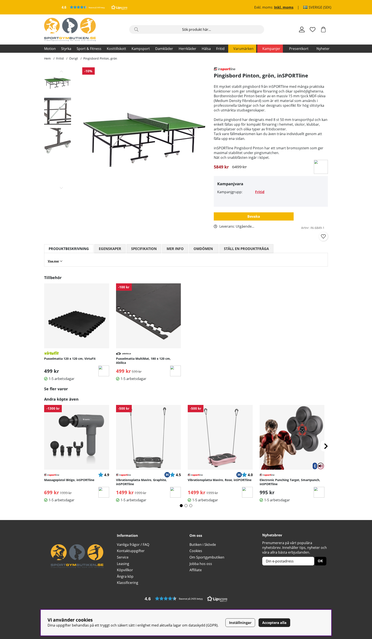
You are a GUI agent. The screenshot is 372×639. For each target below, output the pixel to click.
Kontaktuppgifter (131, 551)
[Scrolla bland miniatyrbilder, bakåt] (61, 71)
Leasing (123, 564)
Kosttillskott (116, 48)
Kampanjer (271, 48)
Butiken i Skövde (202, 544)
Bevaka (253, 216)
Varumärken (243, 48)
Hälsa (206, 48)
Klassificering (127, 582)
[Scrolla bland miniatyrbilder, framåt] (61, 188)
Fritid (220, 48)
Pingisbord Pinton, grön (100, 58)
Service (123, 557)
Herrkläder (187, 48)
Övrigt (73, 58)
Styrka (66, 48)
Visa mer (53, 261)
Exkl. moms (263, 7)
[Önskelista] (312, 29)
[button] (94, 7)
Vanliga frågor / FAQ (133, 544)
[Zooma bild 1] (144, 129)
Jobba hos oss (200, 564)
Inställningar (240, 622)
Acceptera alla (274, 622)
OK (320, 561)
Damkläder (164, 48)
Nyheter (323, 48)
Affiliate (195, 570)
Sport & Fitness (89, 48)
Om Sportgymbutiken (206, 557)
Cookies (195, 551)
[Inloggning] (301, 29)
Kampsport (141, 48)
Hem (47, 58)
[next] (326, 446)
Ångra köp (125, 576)
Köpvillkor (125, 570)
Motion (50, 48)
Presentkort (298, 48)
